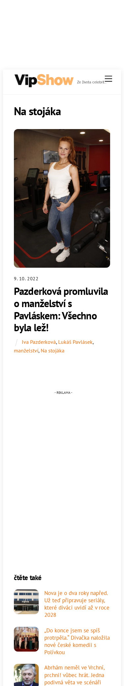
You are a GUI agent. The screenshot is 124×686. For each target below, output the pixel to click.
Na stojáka (52, 350)
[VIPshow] (44, 85)
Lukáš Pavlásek (75, 342)
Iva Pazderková (39, 342)
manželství (26, 350)
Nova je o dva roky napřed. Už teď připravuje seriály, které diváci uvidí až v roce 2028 (76, 604)
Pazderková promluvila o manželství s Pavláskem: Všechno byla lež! (61, 309)
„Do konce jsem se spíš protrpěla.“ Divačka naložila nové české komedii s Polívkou (77, 641)
